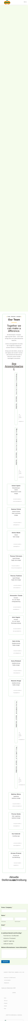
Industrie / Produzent (10, 938)
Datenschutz (10, 988)
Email (3, 925)
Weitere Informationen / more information (14, 947)
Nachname (17, 921)
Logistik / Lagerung (9, 941)
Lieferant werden (8, 944)
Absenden (5, 961)
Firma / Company (7, 907)
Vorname (3, 921)
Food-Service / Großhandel (11, 935)
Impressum (3, 988)
